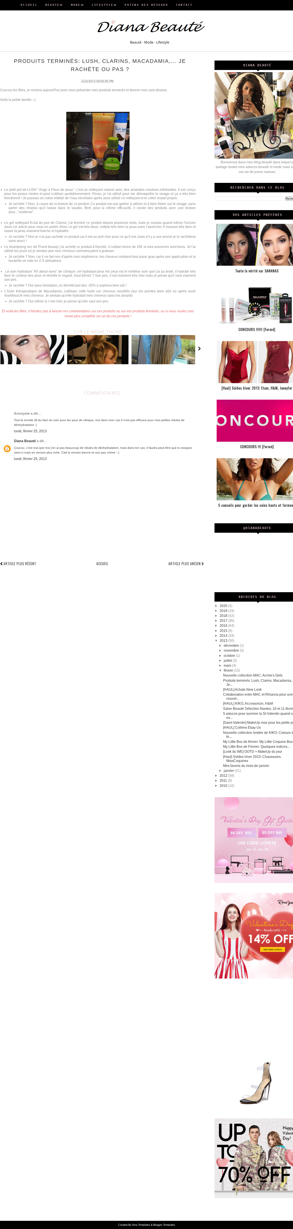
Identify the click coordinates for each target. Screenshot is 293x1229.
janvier (229, 770)
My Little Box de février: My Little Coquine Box (258, 741)
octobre (230, 655)
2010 (224, 785)
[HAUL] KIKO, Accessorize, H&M (248, 703)
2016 (224, 625)
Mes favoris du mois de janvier (246, 766)
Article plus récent (19, 563)
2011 (224, 780)
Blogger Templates (164, 1224)
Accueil (102, 563)
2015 (224, 631)
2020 (224, 606)
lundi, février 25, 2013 (30, 431)
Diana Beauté (25, 441)
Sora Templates (141, 1224)
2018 (224, 616)
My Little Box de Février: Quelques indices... (256, 746)
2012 (224, 775)
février (229, 670)
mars (228, 665)
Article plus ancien (184, 563)
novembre (232, 650)
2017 (224, 620)
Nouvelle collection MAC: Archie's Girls (252, 675)
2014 (224, 635)
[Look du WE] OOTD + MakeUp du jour (252, 751)
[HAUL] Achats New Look (242, 689)
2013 (224, 640)
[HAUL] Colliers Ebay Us (242, 727)
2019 (224, 611)
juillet (228, 660)
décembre (232, 645)
